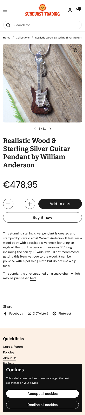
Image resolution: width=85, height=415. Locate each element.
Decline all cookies (42, 404)
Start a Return (13, 347)
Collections (23, 37)
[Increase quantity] (30, 204)
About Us (9, 358)
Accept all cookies (42, 393)
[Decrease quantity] (8, 204)
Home (6, 37)
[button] (78, 10)
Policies (8, 352)
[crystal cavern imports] (42, 10)
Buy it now (42, 217)
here (33, 278)
